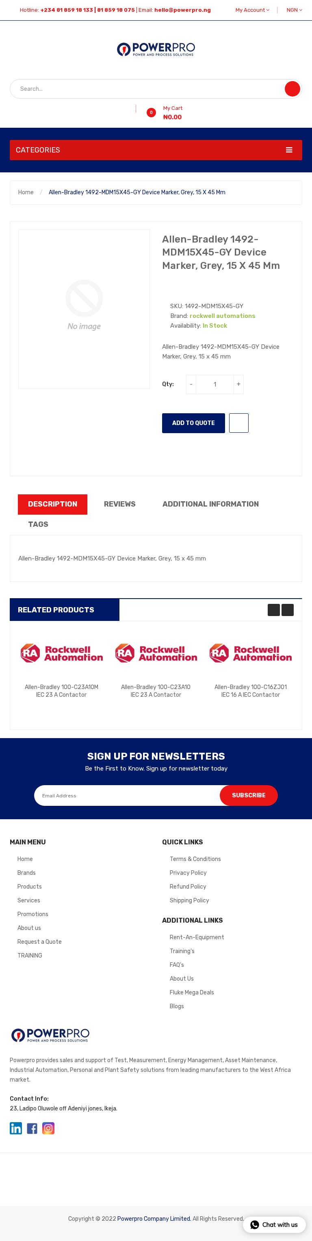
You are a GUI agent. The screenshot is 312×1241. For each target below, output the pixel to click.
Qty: (168, 384)
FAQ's (177, 965)
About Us (182, 978)
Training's (182, 951)
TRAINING (29, 955)
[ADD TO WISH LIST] (239, 423)
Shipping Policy (189, 900)
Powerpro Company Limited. (154, 1218)
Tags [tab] (38, 524)
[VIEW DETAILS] (81, 708)
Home (26, 192)
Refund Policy (188, 886)
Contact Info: (29, 1098)
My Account (251, 10)
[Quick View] (61, 653)
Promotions (32, 914)
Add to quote (193, 423)
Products (29, 886)
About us (29, 928)
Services (28, 900)
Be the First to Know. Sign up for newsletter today (156, 768)
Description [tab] (52, 504)
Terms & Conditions (195, 859)
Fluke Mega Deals (192, 992)
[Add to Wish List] (133, 109)
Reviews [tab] (120, 504)
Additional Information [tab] (210, 504)
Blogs (177, 1006)
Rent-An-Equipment (197, 937)
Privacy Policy (188, 873)
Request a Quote (39, 941)
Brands (26, 873)
